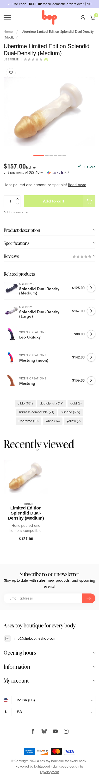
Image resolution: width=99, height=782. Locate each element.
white (53, 421)
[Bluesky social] (44, 731)
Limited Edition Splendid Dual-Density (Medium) (26, 513)
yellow (73, 421)
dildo (25, 403)
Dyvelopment (49, 772)
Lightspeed (42, 766)
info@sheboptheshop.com (35, 638)
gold (75, 403)
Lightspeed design (66, 766)
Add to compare (16, 212)
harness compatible (36, 412)
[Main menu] (7, 17)
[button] (49, 172)
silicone (70, 412)
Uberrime (11, 59)
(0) (46, 59)
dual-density (51, 403)
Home (8, 31)
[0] (92, 17)
